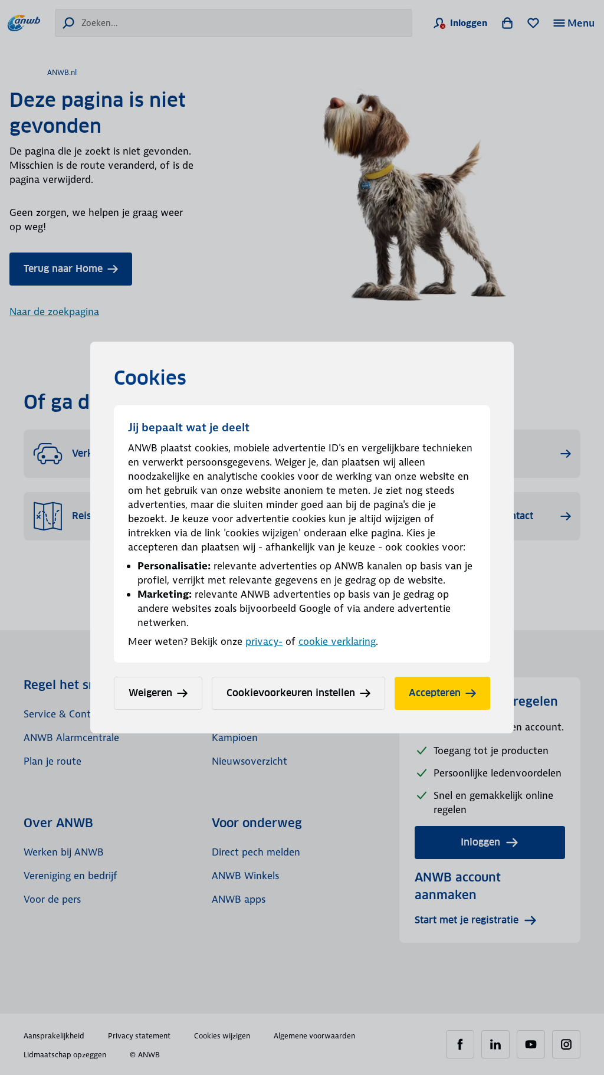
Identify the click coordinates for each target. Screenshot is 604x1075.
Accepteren (435, 693)
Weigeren (150, 693)
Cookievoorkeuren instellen (290, 693)
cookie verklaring (337, 641)
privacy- (264, 641)
